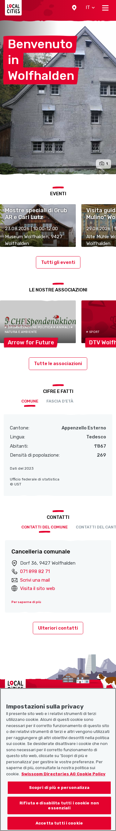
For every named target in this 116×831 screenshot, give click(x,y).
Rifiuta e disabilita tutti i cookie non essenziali (59, 805)
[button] (74, 8)
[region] (58, 759)
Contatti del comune (44, 527)
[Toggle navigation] (105, 7)
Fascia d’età (59, 401)
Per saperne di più (26, 602)
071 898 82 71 (35, 571)
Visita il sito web (37, 588)
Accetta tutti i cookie (59, 823)
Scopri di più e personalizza (59, 787)
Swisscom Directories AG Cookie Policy (63, 774)
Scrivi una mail (35, 580)
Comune (29, 401)
